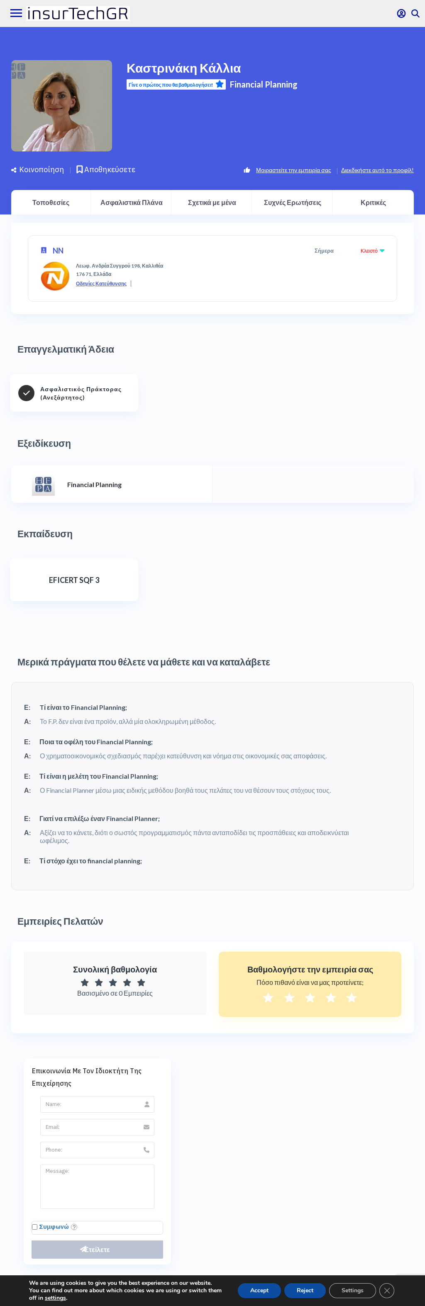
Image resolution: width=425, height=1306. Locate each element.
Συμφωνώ (54, 1226)
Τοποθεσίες (50, 202)
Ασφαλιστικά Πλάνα (131, 202)
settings (55, 1298)
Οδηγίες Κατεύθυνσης (101, 283)
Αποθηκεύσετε (109, 169)
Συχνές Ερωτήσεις (292, 202)
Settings (353, 1290)
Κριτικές (373, 202)
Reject (305, 1290)
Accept (259, 1290)
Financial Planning (264, 84)
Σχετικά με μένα (212, 202)
